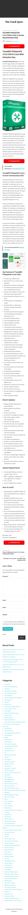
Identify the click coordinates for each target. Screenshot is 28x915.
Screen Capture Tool (9, 839)
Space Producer (8, 854)
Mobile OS (7, 792)
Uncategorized (8, 865)
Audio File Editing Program (11, 713)
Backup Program (8, 718)
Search (4, 634)
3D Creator (7, 684)
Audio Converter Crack (10, 709)
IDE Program (7, 766)
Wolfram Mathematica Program (13, 901)
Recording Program (9, 832)
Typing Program (8, 863)
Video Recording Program (11, 872)
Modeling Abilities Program (11, 795)
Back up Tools (8, 715)
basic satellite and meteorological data (14, 722)
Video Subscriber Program (11, 876)
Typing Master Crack (9, 861)
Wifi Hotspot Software (10, 887)
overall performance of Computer (13, 810)
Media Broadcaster (9, 779)
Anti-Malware (8, 700)
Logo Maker (7, 775)
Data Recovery (8, 735)
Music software (8, 806)
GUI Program (7, 759)
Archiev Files (7, 704)
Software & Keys (8, 850)
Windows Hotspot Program (11, 898)
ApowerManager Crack (17, 169)
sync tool (6, 859)
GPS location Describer (10, 755)
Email (4, 607)
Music (5, 799)
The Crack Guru (14, 21)
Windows (6, 892)
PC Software (15, 30)
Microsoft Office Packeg (10, 784)
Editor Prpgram (8, 742)
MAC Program (8, 777)
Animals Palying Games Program (13, 698)
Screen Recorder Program (11, 841)
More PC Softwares (9, 797)
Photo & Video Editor (10, 821)
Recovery (6, 834)
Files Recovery (8, 748)
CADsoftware (7, 728)
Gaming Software (9, 751)
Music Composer (8, 801)
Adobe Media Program (10, 691)
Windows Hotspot (9, 896)
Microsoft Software (9, 786)
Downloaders (7, 740)
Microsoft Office (8, 781)
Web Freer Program (9, 883)
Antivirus (6, 702)
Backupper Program (9, 720)
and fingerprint (8, 695)
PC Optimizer (7, 815)
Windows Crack (8, 894)
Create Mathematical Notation (12, 733)
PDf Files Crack (8, 819)
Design (6, 737)
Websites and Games (10, 885)
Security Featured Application (12, 845)
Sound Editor (7, 852)
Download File (15, 46)
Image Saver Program (10, 768)
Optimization (7, 808)
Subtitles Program (9, 856)
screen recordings (9, 843)
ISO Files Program (9, 770)
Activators (7, 689)
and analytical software (10, 693)
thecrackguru (15, 41)
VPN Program (8, 881)
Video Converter (8, 867)
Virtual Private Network (10, 878)
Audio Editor (7, 711)
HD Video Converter (9, 762)
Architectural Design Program (12, 706)
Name (5, 600)
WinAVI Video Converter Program (13, 889)
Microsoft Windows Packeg (11, 788)
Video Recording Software (11, 874)
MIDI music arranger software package (14, 790)
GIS (5, 753)
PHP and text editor (9, 823)
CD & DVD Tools (8, 731)
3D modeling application (10, 687)
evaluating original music (11, 746)
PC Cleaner (7, 812)
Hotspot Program (9, 764)
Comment (6, 576)
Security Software (9, 848)
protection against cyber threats (13, 830)
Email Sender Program (10, 744)
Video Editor (7, 870)
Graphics (6, 757)
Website (5, 615)
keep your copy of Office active (12, 773)
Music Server (7, 803)
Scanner (6, 837)
